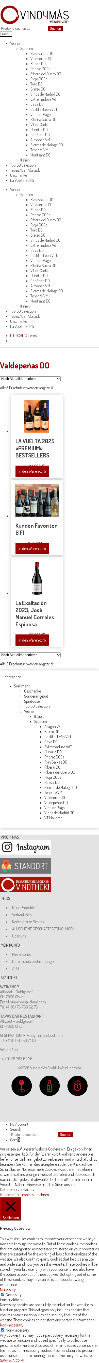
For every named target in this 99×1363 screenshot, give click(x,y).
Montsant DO (40, 154)
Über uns (19, 936)
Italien (25, 160)
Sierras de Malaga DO (46, 144)
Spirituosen (33, 701)
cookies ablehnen (35, 1194)
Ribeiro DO (52, 767)
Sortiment (22, 685)
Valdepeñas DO (56, 802)
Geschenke (18, 175)
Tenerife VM (39, 149)
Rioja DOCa (38, 78)
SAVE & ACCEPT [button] (12, 1360)
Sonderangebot (36, 696)
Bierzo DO (37, 89)
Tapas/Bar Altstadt (25, 170)
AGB (15, 968)
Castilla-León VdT (43, 109)
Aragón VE (52, 726)
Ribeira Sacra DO (43, 119)
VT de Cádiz (39, 124)
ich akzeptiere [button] (10, 1194)
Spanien (26, 48)
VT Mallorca (53, 817)
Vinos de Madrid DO (45, 94)
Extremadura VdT (44, 99)
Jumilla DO (39, 129)
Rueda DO (38, 63)
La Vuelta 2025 (22, 180)
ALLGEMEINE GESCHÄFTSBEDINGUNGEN (43, 928)
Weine (15, 43)
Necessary (14, 1294)
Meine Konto (21, 954)
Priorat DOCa (40, 68)
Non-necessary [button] (11, 1324)
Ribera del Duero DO (45, 73)
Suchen (55, 28)
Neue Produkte (23, 907)
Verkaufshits (21, 914)
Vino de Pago (40, 114)
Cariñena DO (40, 134)
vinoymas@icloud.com (28, 1001)
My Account (19, 1124)
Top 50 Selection (23, 165)
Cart (15, 1139)
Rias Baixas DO (41, 53)
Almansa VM (40, 139)
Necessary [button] (8, 1289)
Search (15, 1129)
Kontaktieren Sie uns (28, 921)
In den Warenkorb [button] (32, 471)
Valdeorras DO (41, 58)
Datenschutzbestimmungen (33, 961)
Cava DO (37, 104)
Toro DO (36, 83)
